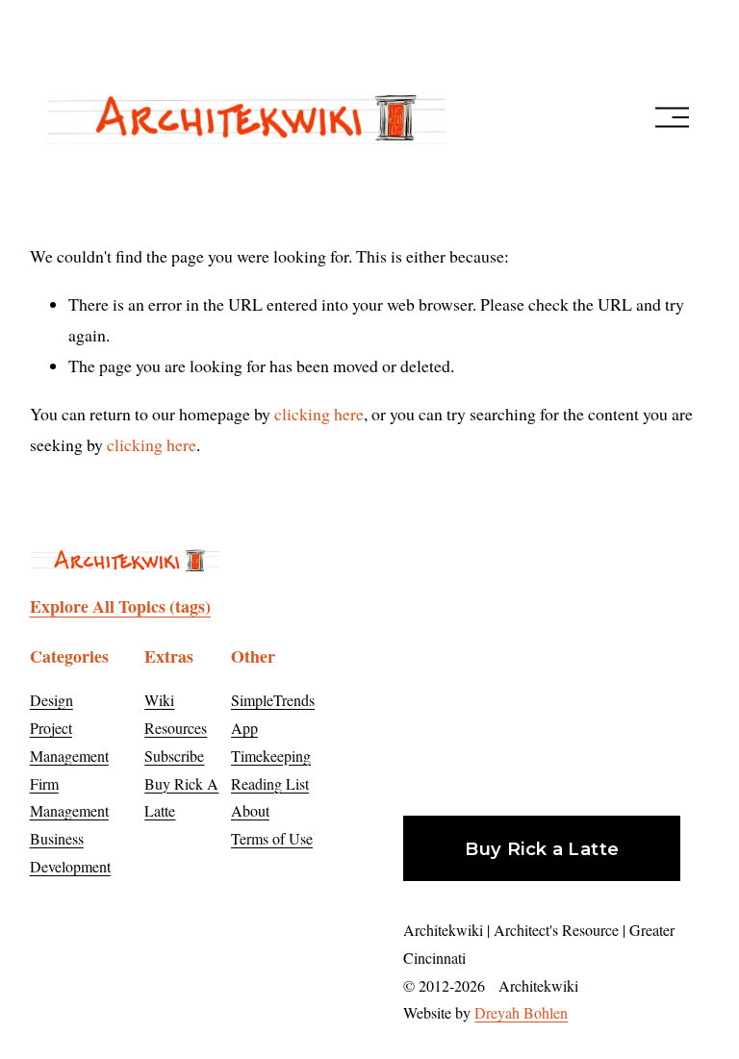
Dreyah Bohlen (521, 1012)
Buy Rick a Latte (542, 849)
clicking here (319, 413)
